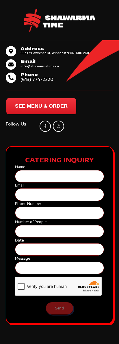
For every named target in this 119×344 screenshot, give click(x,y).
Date (19, 240)
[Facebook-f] (45, 126)
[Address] (11, 51)
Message (22, 258)
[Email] (11, 64)
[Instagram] (58, 126)
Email (28, 61)
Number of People (31, 222)
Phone (29, 74)
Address (32, 48)
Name (20, 167)
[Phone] (11, 78)
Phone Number (28, 204)
